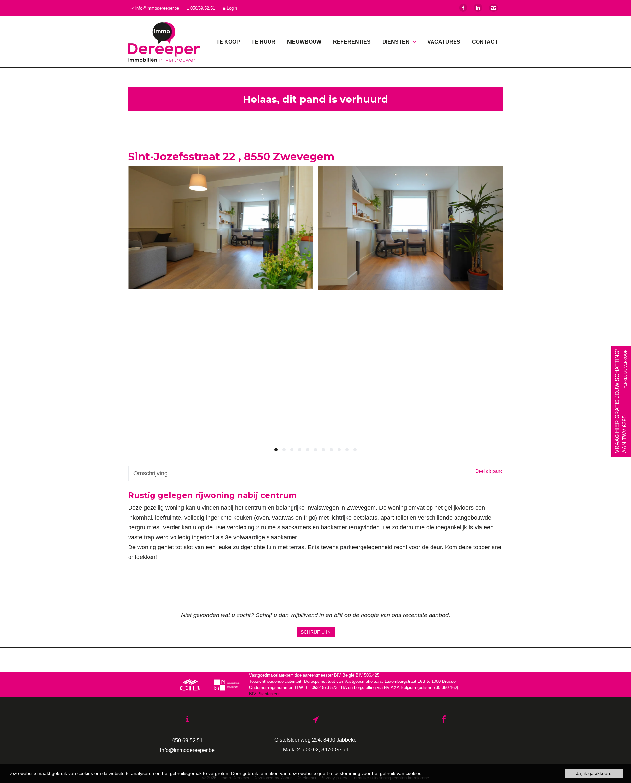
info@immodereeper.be (359, 324)
